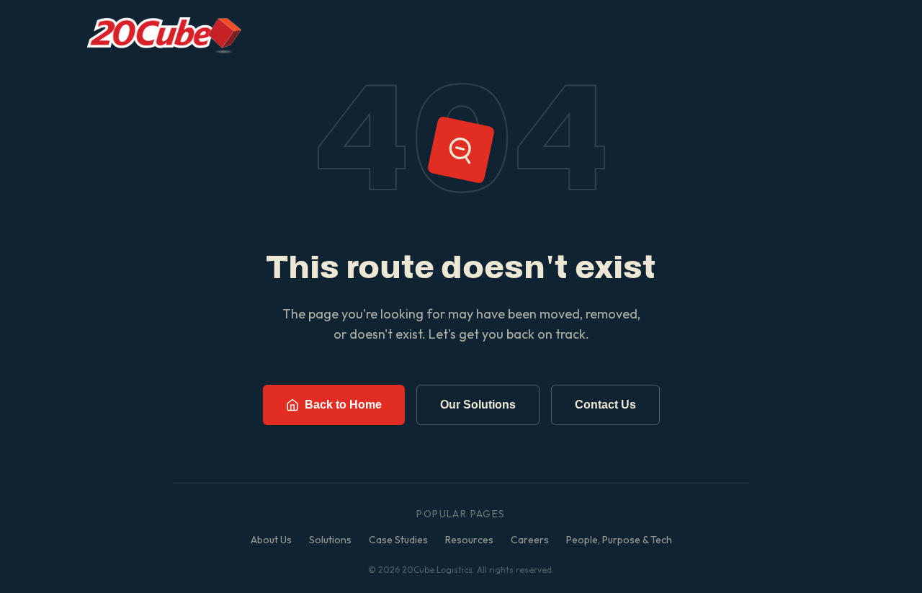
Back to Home (343, 404)
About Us (271, 539)
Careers (530, 539)
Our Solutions (478, 404)
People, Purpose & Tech (619, 539)
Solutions (330, 539)
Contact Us (605, 404)
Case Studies (398, 539)
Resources (469, 539)
